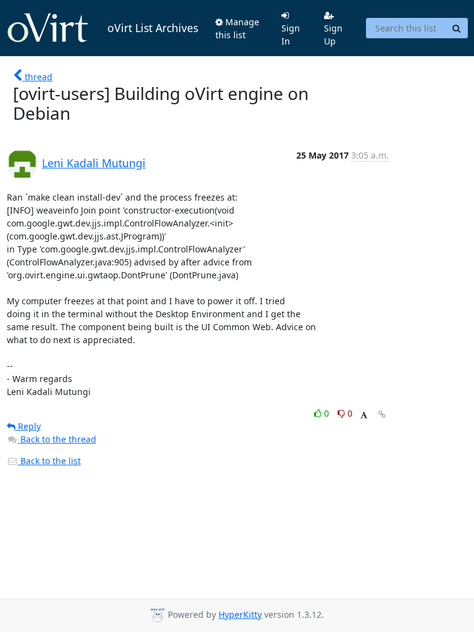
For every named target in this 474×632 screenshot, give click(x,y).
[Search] (457, 28)
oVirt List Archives (152, 27)
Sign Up (333, 34)
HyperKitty (240, 614)
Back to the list (49, 461)
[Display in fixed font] (364, 415)
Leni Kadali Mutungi (94, 163)
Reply (28, 426)
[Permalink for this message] (382, 414)
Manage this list (237, 28)
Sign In (290, 34)
